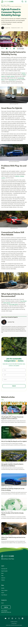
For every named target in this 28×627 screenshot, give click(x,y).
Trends (8, 5)
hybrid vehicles (6, 302)
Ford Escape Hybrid (13, 304)
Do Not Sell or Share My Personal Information (14, 625)
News (5, 5)
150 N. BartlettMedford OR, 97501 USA (6, 611)
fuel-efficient (23, 301)
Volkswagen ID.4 (12, 79)
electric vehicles (11, 76)
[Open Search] (22, 1)
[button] (25, 1)
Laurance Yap (7, 27)
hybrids (23, 73)
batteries (17, 176)
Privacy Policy (14, 623)
